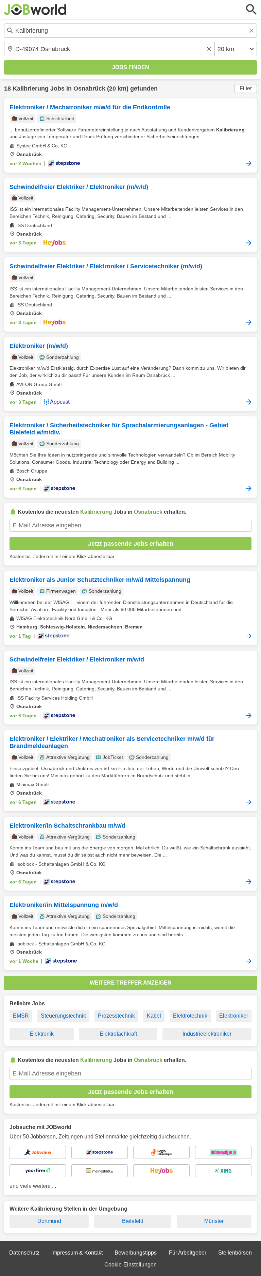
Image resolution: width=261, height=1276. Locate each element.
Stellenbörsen (235, 1253)
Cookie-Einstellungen (130, 1264)
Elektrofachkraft (118, 1034)
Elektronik (42, 1034)
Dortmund (49, 1221)
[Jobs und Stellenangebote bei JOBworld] (35, 9)
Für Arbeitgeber (187, 1253)
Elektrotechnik (190, 1016)
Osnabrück (89, 88)
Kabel (154, 1016)
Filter (246, 88)
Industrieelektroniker (206, 1034)
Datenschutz (24, 1253)
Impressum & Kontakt (77, 1253)
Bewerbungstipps (136, 1253)
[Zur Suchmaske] (251, 9)
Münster (214, 1221)
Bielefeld (132, 1221)
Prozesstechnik (116, 1016)
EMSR (21, 1016)
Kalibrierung (31, 88)
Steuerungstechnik (63, 1016)
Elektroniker (233, 1016)
